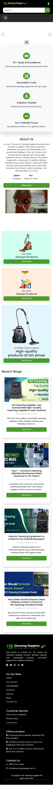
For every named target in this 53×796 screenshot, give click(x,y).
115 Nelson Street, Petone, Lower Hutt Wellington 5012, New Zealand (24, 754)
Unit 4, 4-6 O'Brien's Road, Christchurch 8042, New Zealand (25, 761)
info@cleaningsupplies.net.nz (22, 779)
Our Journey (11, 693)
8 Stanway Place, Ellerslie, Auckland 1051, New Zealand (25, 748)
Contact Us (11, 713)
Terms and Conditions (16, 725)
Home (9, 689)
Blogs (8, 709)
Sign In (48, 4)
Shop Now (27, 196)
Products (10, 701)
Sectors (9, 705)
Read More (26, 440)
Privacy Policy (12, 729)
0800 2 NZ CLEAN (16, 775)
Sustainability (12, 697)
